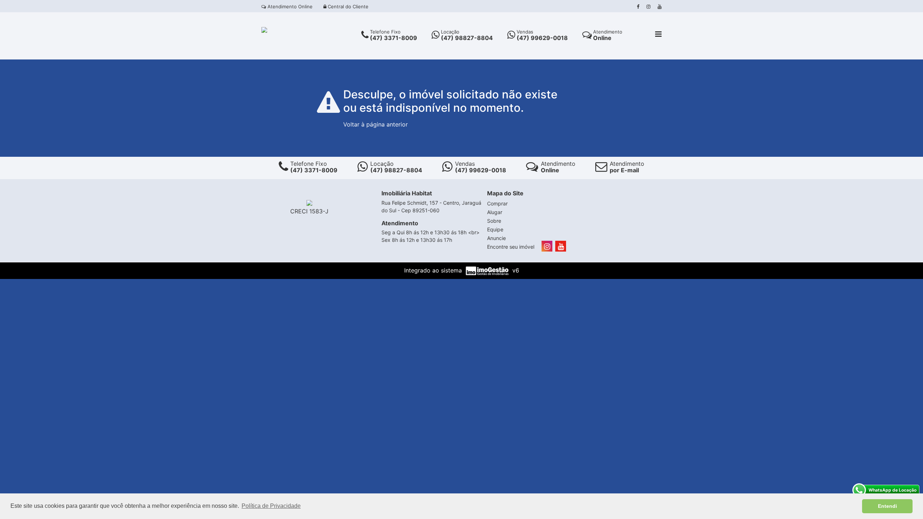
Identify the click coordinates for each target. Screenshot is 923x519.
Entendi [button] (887, 506)
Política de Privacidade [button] (271, 506)
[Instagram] (648, 6)
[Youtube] (660, 6)
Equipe (495, 229)
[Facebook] (638, 6)
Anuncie (496, 238)
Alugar (494, 212)
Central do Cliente (347, 6)
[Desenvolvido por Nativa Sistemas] (488, 270)
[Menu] (658, 34)
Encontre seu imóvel (510, 247)
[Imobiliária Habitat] (264, 29)
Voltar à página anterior (375, 124)
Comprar (497, 203)
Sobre (494, 221)
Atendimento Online (289, 6)
